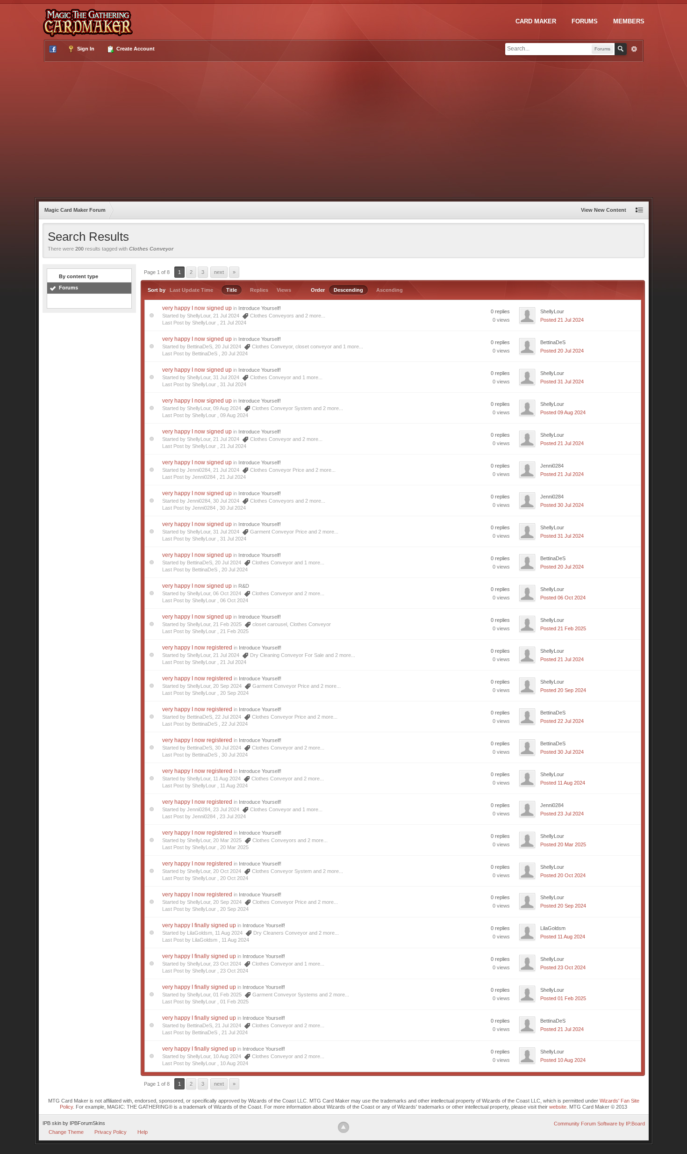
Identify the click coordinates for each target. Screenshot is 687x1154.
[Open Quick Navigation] (639, 210)
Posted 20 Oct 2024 (563, 875)
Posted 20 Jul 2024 (562, 350)
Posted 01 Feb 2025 (563, 998)
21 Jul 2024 (233, 322)
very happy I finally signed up (199, 925)
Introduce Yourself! (259, 308)
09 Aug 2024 (234, 415)
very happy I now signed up (197, 308)
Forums (585, 21)
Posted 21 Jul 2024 (562, 320)
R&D (243, 586)
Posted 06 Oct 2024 (563, 597)
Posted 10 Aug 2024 (563, 1060)
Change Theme (66, 1132)
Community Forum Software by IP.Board (599, 1123)
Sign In (85, 48)
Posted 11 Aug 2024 (562, 783)
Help (142, 1132)
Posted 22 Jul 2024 (562, 721)
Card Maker (535, 21)
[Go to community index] (90, 18)
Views (284, 290)
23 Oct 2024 (234, 971)
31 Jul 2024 (233, 384)
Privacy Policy (110, 1132)
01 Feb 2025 (234, 1001)
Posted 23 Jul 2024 (562, 813)
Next (219, 272)
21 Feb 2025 (234, 631)
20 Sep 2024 (234, 693)
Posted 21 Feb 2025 (563, 628)
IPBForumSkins (87, 1123)
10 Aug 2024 (234, 1063)
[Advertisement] (343, 127)
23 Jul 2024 (233, 816)
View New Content (603, 210)
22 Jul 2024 (235, 724)
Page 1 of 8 (157, 272)
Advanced (634, 49)
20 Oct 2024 (234, 878)
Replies (259, 290)
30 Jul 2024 (233, 508)
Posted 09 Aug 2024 (563, 412)
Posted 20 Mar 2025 (563, 844)
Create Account (135, 48)
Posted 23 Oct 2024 (563, 967)
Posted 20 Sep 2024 (563, 690)
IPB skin (52, 1123)
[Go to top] (343, 1127)
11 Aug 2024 (234, 785)
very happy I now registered (197, 647)
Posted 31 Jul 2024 (562, 381)
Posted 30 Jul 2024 (562, 505)
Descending (348, 290)
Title (231, 290)
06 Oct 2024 (234, 600)
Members (628, 21)
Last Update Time (191, 290)
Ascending (389, 290)
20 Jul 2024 (235, 353)
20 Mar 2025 (234, 847)
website (557, 1107)
